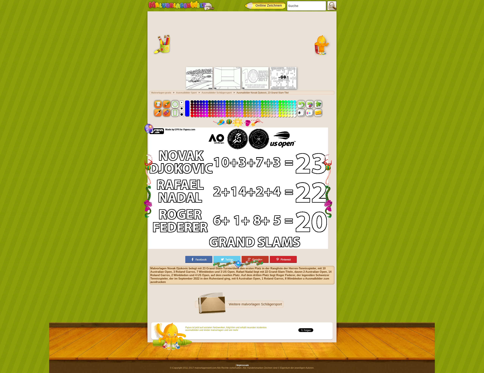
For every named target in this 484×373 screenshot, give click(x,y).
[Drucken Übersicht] (301, 112)
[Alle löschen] (309, 104)
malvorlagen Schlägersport (261, 304)
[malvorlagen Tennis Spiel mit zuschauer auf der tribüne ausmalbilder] (199, 88)
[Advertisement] (242, 38)
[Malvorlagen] (181, 5)
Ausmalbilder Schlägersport (217, 92)
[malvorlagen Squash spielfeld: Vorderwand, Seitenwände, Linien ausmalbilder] (227, 88)
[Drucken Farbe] (309, 112)
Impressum (243, 365)
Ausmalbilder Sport (186, 92)
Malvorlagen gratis (161, 92)
